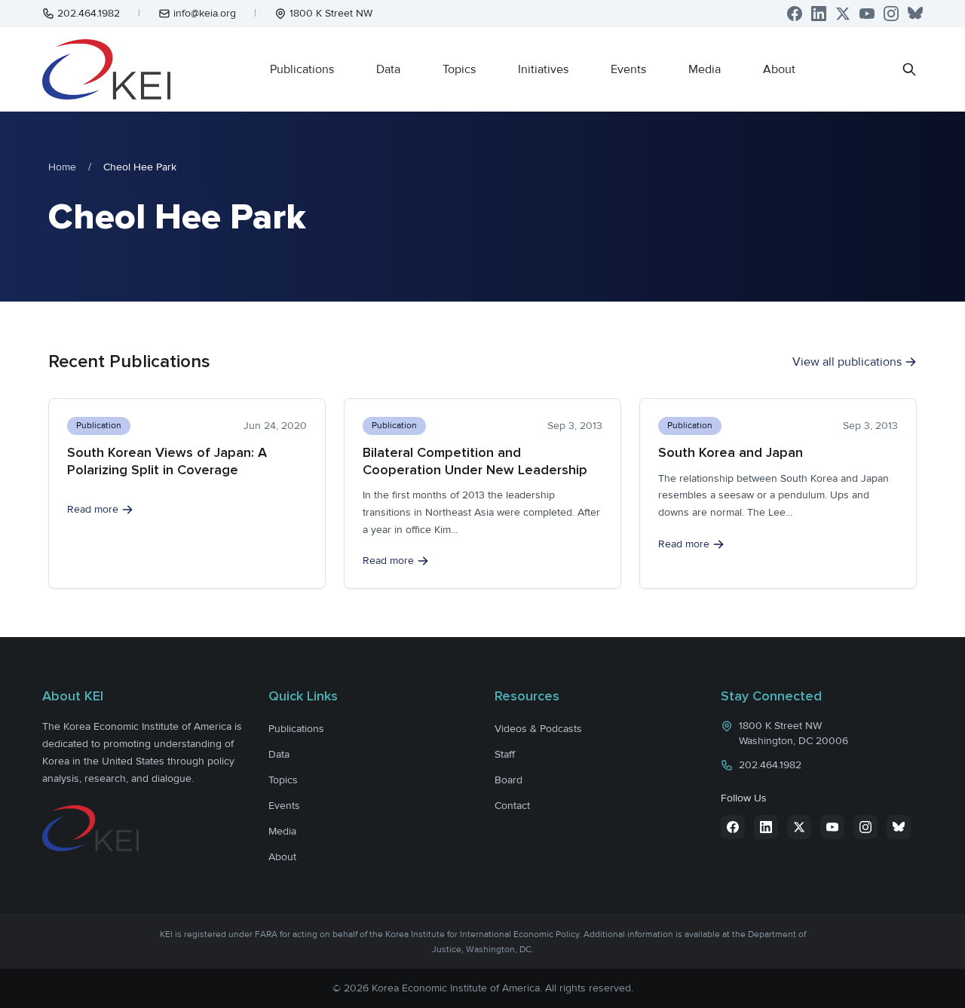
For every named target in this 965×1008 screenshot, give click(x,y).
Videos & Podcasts (538, 728)
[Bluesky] (915, 13)
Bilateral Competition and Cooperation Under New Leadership (475, 461)
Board (508, 780)
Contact (512, 805)
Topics (459, 69)
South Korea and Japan (730, 452)
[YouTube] (867, 13)
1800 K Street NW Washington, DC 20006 (793, 733)
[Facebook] (794, 13)
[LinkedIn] (818, 13)
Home (62, 167)
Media (704, 69)
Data (388, 69)
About (779, 69)
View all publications (847, 361)
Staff (505, 754)
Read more (92, 509)
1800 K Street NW (331, 13)
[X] (842, 13)
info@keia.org (204, 13)
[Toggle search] (909, 69)
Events (628, 69)
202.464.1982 (88, 13)
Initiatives (543, 69)
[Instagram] (891, 13)
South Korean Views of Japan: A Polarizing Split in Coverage (167, 461)
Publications (302, 69)
